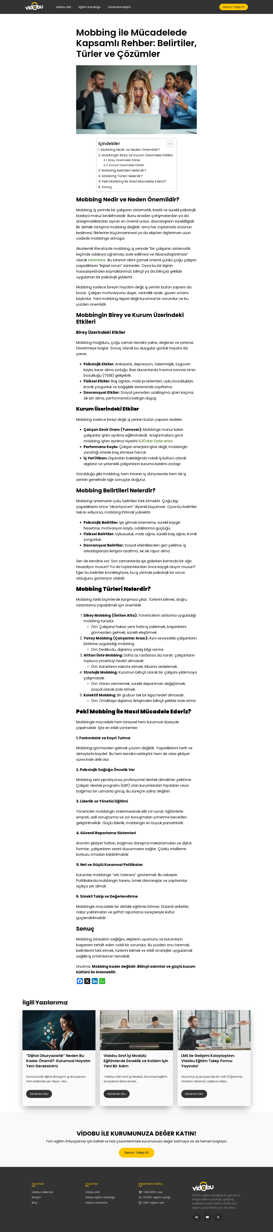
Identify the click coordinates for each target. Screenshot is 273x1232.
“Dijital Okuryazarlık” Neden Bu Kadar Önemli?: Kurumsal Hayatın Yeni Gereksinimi (58, 1061)
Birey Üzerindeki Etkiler (124, 160)
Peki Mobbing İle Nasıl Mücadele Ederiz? (134, 181)
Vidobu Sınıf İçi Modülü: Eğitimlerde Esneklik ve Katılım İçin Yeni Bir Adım (136, 1061)
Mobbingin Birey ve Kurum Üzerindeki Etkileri (137, 155)
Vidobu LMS (63, 7)
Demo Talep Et (234, 7)
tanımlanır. (97, 260)
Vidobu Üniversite (96, 1203)
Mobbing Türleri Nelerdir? (122, 176)
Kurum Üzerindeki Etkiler (126, 165)
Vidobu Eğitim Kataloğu (100, 1197)
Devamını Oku (39, 1094)
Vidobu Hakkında (42, 1192)
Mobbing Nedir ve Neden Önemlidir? (130, 149)
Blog (34, 1203)
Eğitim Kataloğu (89, 7)
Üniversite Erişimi (119, 7)
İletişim (36, 1197)
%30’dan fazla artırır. (156, 441)
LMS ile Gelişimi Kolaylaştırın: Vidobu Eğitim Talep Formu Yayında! (208, 1061)
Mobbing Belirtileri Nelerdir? (124, 170)
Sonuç (107, 187)
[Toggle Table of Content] (168, 144)
